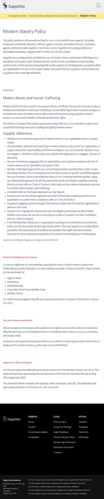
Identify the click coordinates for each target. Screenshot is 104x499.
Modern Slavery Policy (64, 437)
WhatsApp (84, 437)
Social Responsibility (37, 432)
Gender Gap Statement (65, 442)
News (31, 422)
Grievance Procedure (64, 447)
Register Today (88, 16)
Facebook (83, 432)
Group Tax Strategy (62, 427)
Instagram (83, 427)
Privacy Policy (60, 422)
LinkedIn (83, 422)
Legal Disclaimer (61, 432)
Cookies (57, 453)
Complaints (33, 437)
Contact (32, 427)
